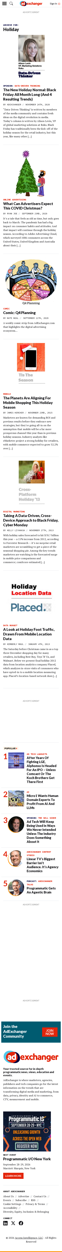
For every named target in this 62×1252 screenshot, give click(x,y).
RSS (33, 1200)
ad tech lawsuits (37, 754)
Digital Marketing (14, 511)
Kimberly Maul (15, 644)
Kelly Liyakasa (16, 530)
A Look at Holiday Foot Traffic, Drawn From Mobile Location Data (29, 634)
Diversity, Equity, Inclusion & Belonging (26, 1211)
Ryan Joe (12, 213)
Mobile (7, 393)
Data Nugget (10, 625)
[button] (11, 3)
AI (28, 792)
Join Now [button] (50, 1032)
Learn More (13, 1175)
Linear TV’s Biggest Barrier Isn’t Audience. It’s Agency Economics (43, 865)
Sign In (54, 3)
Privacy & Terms (35, 1204)
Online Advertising (14, 199)
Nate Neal (12, 318)
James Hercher (15, 412)
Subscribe (21, 1200)
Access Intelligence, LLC (29, 1238)
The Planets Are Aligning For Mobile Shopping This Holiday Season (28, 402)
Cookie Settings (12, 1204)
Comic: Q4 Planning (19, 312)
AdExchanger (14, 104)
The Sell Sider (47, 817)
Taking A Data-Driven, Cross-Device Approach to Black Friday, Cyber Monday (30, 520)
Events (7, 1200)
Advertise (23, 1196)
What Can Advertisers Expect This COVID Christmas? (28, 205)
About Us (8, 1196)
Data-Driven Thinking (27, 85)
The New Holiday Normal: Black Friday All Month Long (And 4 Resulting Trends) (29, 94)
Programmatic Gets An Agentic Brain (41, 890)
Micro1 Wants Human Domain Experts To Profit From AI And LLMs (42, 802)
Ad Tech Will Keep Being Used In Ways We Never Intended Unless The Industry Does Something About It (41, 832)
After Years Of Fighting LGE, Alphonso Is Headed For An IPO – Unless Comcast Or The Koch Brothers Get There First (41, 770)
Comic (6, 308)
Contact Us (40, 1196)
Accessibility (10, 1208)
